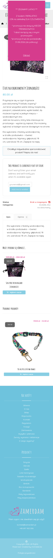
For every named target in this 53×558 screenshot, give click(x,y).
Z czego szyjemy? (26, 441)
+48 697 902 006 (26, 528)
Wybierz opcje (15, 292)
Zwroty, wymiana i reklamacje (26, 437)
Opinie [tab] (22, 217)
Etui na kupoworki (26, 487)
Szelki (26, 469)
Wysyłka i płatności (26, 434)
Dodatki (42, 205)
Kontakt (26, 419)
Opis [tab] (8, 217)
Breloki (26, 483)
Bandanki (27, 491)
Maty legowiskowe (27, 494)
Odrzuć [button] (26, 55)
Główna (26, 405)
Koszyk (27, 427)
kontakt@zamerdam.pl (26, 525)
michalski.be (37, 547)
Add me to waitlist (20, 189)
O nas (26, 409)
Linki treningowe (26, 473)
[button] (47, 5)
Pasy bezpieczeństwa (26, 498)
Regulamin (26, 423)
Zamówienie (26, 430)
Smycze (26, 462)
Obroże (26, 466)
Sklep (26, 412)
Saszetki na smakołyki (26, 476)
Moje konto (26, 416)
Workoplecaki (26, 480)
